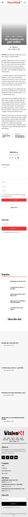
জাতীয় (13, 36)
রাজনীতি (8, 438)
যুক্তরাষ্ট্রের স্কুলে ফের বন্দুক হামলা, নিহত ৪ (18, 281)
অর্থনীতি (17, 438)
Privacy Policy (16, 232)
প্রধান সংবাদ (19, 36)
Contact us (4, 468)
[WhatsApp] (17, 211)
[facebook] (9, 157)
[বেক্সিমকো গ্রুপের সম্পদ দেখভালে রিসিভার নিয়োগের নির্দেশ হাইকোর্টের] (5, 301)
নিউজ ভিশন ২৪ (15, 47)
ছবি (18, 441)
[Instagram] (7, 457)
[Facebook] (6, 211)
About (3, 465)
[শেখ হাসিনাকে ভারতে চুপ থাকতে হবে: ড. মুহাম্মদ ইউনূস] (5, 288)
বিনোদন (13, 439)
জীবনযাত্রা (22, 439)
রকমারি (10, 441)
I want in (13, 228)
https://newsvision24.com (14, 154)
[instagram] (12, 157)
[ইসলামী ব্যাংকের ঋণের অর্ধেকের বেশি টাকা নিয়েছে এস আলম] (5, 295)
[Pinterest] (13, 211)
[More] (21, 211)
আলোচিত (7, 36)
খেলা (10, 439)
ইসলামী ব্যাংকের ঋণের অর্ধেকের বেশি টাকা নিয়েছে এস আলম (13, 393)
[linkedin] (15, 157)
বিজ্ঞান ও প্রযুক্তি (5, 439)
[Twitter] (10, 211)
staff (5, 345)
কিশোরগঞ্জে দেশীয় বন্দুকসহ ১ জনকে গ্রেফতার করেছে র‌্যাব (19, 136)
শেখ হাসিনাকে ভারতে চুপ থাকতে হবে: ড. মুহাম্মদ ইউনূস (12, 368)
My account (5, 473)
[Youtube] (16, 457)
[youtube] (18, 157)
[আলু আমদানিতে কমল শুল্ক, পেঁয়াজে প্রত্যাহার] (5, 308)
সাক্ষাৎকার (14, 441)
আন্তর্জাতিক (21, 438)
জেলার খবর (13, 438)
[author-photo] (3, 345)
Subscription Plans (6, 470)
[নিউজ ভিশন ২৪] (14, 146)
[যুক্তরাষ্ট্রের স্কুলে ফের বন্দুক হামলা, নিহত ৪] (5, 281)
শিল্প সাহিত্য (18, 439)
